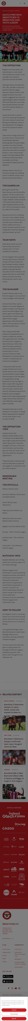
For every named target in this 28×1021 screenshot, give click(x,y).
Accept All (14, 1010)
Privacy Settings (14, 1014)
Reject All (14, 1018)
